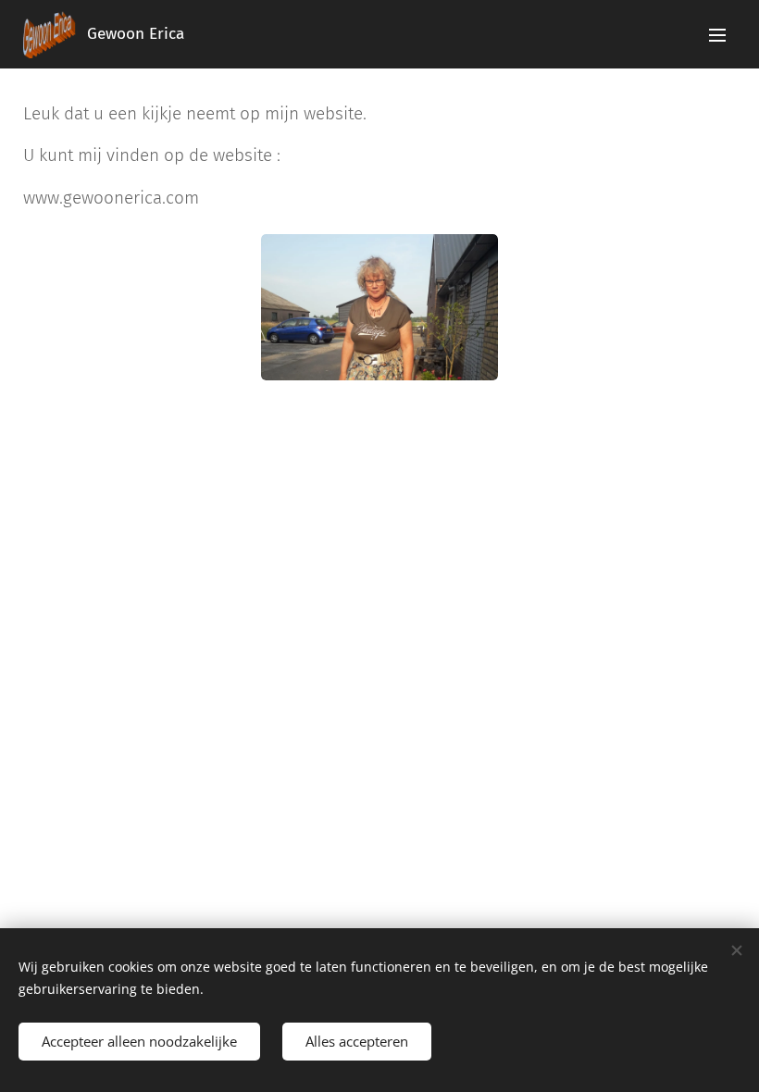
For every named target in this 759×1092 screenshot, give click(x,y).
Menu (717, 34)
